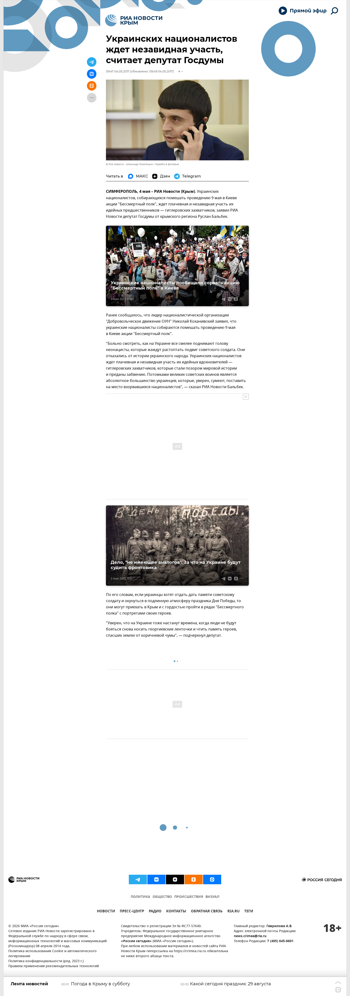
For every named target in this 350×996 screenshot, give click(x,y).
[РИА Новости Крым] (133, 20)
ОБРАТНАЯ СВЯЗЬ (207, 912)
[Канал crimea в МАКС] (212, 879)
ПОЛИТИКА (140, 897)
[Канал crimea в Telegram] (138, 879)
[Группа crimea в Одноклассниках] (194, 879)
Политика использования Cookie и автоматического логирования (52, 954)
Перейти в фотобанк (167, 164)
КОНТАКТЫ (176, 912)
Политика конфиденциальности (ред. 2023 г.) (46, 961)
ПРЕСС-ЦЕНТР (132, 912)
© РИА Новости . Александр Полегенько (129, 164)
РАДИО (155, 912)
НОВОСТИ (106, 912)
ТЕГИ (248, 912)
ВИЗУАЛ (212, 897)
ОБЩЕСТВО (162, 897)
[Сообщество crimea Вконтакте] (156, 879)
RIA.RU (233, 912)
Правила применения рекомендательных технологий (53, 966)
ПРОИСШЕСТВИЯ (188, 897)
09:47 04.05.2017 (117, 71)
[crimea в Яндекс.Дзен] (175, 879)
